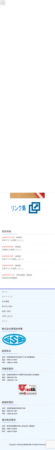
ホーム (4, 291)
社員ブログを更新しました (12, 268)
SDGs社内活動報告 (9, 277)
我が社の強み (7, 306)
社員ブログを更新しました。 (13, 240)
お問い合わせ (7, 316)
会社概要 (5, 301)
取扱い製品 (6, 311)
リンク (4, 321)
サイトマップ (7, 296)
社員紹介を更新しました (12, 249)
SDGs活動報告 (20, 275)
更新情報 (18, 237)
